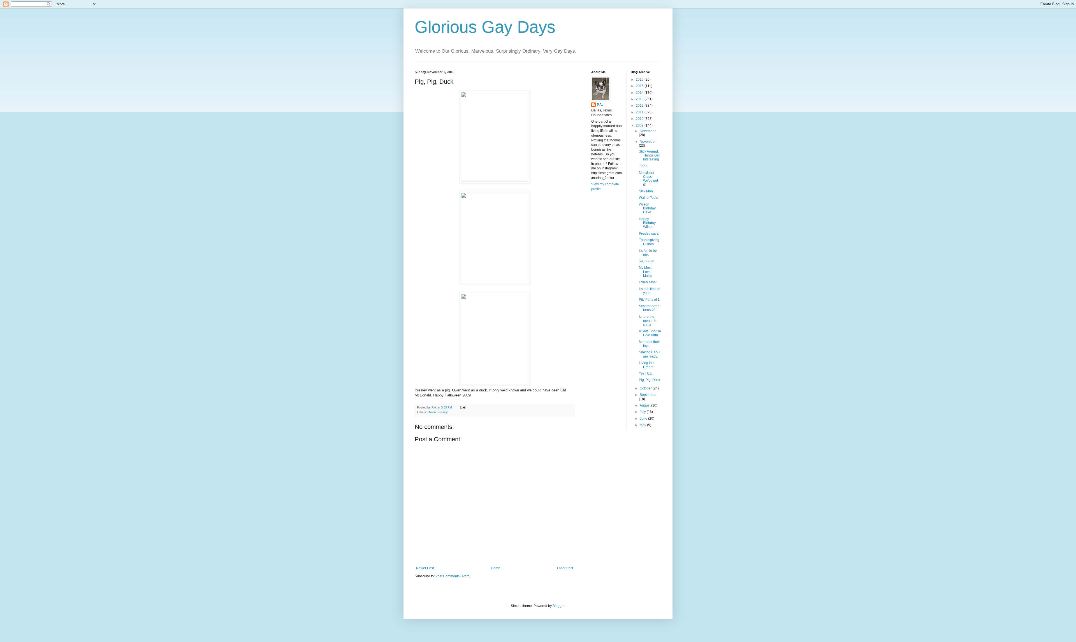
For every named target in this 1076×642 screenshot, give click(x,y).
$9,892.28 (646, 261)
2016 (640, 79)
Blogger (558, 606)
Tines (643, 166)
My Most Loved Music (646, 272)
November (648, 142)
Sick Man (646, 191)
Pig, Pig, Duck (649, 380)
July (643, 412)
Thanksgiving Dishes (649, 242)
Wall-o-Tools (648, 198)
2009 (640, 125)
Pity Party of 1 (649, 300)
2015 (640, 86)
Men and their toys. (649, 344)
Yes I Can (646, 373)
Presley (442, 412)
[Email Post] (462, 407)
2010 (640, 119)
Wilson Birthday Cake (647, 208)
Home (495, 568)
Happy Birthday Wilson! (647, 223)
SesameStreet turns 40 (649, 308)
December (648, 131)
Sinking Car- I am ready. (649, 354)
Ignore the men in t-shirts (647, 321)
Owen (432, 412)
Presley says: (649, 233)
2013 (640, 99)
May (643, 425)
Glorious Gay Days (485, 27)
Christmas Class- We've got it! (648, 178)
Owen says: (648, 282)
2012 (640, 106)
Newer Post (425, 568)
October (646, 388)
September (648, 395)
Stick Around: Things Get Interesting (649, 156)
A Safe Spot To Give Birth (650, 333)
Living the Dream (646, 365)
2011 (640, 112)
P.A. (600, 105)
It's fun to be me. (648, 252)
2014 (640, 93)
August (645, 405)
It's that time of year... (649, 291)
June (644, 419)
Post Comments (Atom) (452, 576)
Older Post (565, 568)
